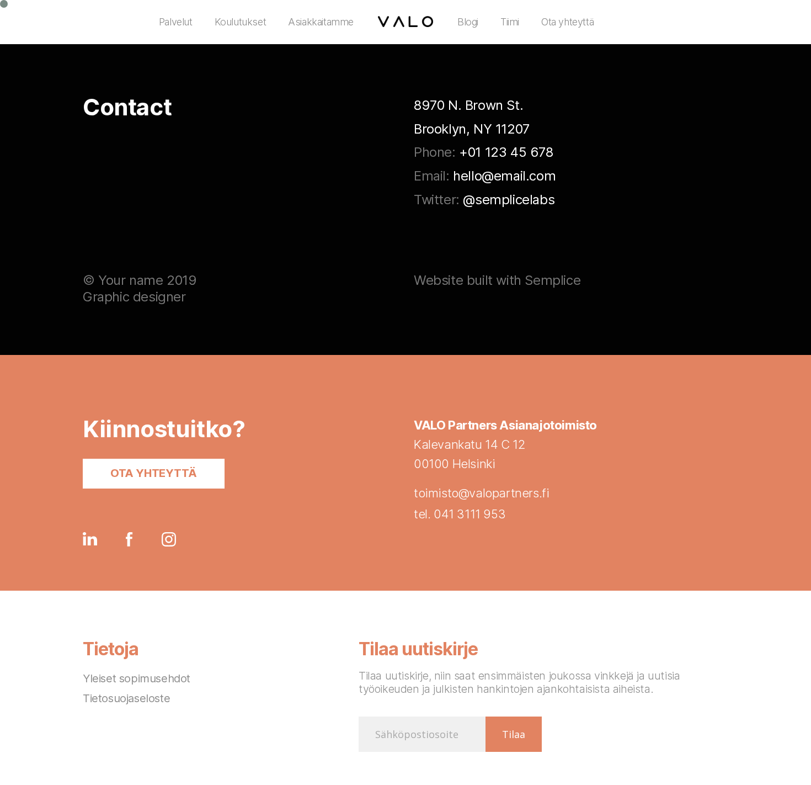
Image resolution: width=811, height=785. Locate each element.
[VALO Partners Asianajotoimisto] (405, 22)
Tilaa (513, 734)
